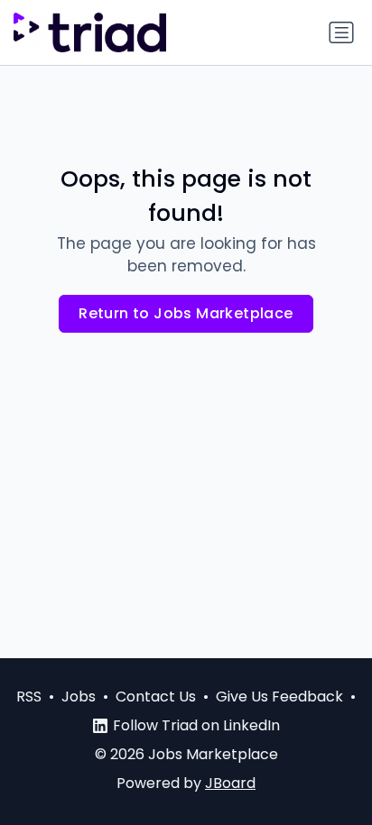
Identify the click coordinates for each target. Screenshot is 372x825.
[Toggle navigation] (341, 32)
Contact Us (156, 696)
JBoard (230, 783)
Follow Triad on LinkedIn (196, 725)
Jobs (78, 696)
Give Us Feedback (279, 696)
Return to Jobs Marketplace (186, 313)
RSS (29, 696)
